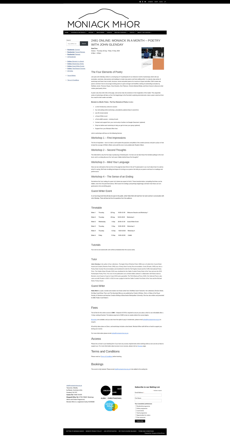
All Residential (71, 57)
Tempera (154, 433)
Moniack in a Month (75, 61)
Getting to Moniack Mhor (75, 431)
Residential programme (143, 406)
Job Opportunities (110, 431)
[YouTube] (145, 1)
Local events (140, 410)
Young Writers (71, 75)
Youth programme (142, 413)
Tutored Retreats (76, 52)
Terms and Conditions (146, 431)
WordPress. (161, 433)
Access (140, 346)
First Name (138, 398)
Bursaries (94, 319)
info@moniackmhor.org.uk (122, 369)
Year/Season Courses (76, 68)
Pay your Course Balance (127, 431)
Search (68, 40)
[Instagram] (140, 1)
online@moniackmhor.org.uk (151, 319)
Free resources (141, 417)
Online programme (142, 408)
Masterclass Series (75, 64)
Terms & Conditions (106, 356)
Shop (156, 2)
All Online (70, 71)
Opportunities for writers (143, 415)
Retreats (73, 54)
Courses (73, 49)
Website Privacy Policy (94, 431)
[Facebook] (142, 1)
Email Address (139, 392)
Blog (161, 2)
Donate (150, 2)
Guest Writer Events (75, 66)
